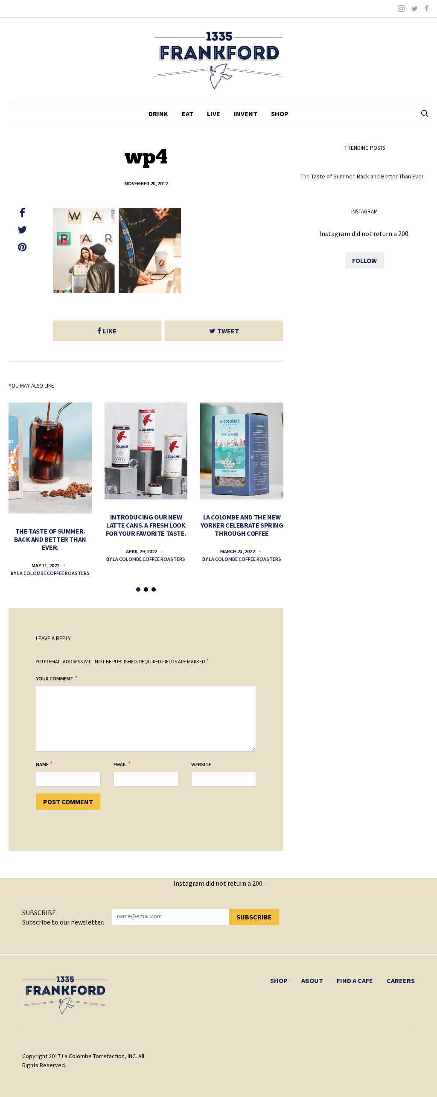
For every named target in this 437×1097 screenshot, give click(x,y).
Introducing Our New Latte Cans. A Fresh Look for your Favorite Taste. (146, 525)
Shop (279, 113)
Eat (187, 113)
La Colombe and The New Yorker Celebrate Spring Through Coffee (242, 525)
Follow (364, 260)
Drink (158, 113)
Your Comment (54, 678)
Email (120, 764)
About (312, 980)
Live (213, 113)
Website (201, 764)
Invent (245, 113)
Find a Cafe (355, 980)
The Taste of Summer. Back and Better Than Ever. (50, 539)
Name (42, 764)
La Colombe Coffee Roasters (53, 573)
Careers (401, 980)
